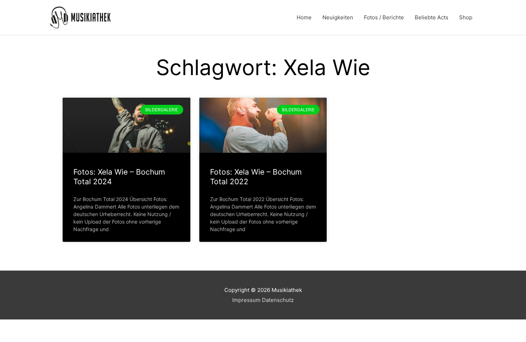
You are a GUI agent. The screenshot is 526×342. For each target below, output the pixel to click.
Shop (465, 17)
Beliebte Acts (431, 17)
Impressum (246, 300)
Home (304, 17)
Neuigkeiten (337, 17)
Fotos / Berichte (384, 17)
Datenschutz (278, 300)
